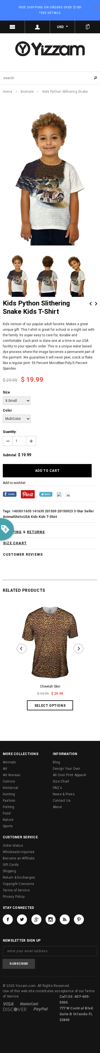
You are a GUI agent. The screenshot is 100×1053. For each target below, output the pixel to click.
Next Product (96, 303)
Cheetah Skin (50, 686)
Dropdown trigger (37, 27)
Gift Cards (11, 865)
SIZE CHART (15, 543)
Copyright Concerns (18, 884)
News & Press (64, 794)
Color (7, 410)
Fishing (8, 807)
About (57, 807)
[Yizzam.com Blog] (65, 919)
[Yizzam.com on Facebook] (8, 919)
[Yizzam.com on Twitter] (22, 919)
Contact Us (62, 801)
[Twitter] (46, 494)
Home (7, 92)
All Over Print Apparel (69, 775)
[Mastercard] (29, 1004)
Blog (56, 762)
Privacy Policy (14, 897)
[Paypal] (40, 1009)
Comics (9, 781)
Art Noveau (11, 775)
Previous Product (90, 303)
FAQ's (57, 788)
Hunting (9, 794)
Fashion (9, 801)
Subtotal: (10, 455)
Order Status (13, 846)
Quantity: (9, 432)
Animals (27, 92)
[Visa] (8, 1004)
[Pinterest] (28, 494)
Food (7, 813)
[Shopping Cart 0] (87, 27)
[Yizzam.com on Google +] (36, 919)
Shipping (9, 871)
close (96, 7)
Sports (8, 826)
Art (5, 769)
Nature (8, 820)
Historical (10, 788)
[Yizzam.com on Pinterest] (79, 919)
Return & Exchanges (19, 877)
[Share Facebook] (10, 494)
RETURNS (36, 532)
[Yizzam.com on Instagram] (51, 919)
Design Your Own (66, 769)
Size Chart (61, 781)
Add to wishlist (14, 483)
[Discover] (15, 1009)
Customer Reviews (23, 554)
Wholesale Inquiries (19, 852)
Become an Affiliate (19, 858)
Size (6, 392)
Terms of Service (16, 890)
